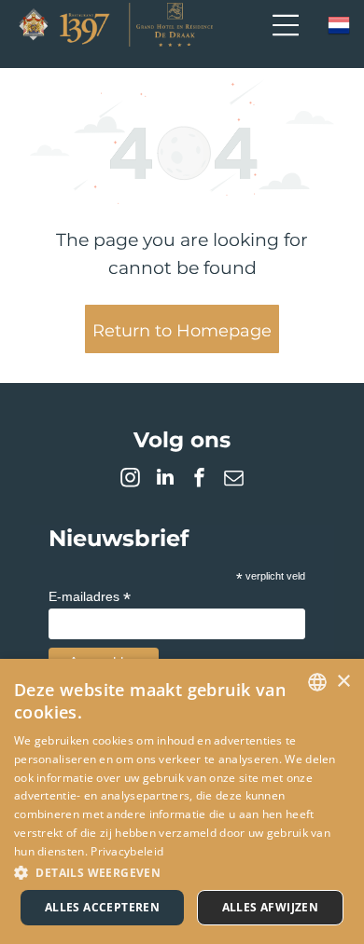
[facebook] (200, 479)
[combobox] (317, 682)
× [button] (343, 682)
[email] (234, 479)
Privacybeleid (127, 851)
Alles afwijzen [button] (270, 907)
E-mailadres (90, 597)
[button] (182, 871)
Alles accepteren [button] (102, 907)
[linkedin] (165, 479)
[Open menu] (286, 25)
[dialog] (182, 801)
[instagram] (131, 479)
